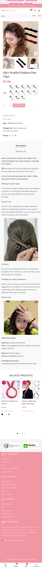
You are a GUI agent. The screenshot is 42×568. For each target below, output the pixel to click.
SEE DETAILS (31, 6)
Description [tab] (21, 146)
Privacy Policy (6, 472)
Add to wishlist (10, 116)
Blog (3, 465)
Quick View (18, 388)
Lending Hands (7, 517)
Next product (39, 16)
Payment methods (8, 488)
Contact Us (5, 462)
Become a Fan (7, 504)
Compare (8, 119)
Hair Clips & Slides (10, 131)
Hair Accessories (19, 128)
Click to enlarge (36, 53)
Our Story (5, 459)
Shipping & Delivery (9, 485)
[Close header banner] (40, 2)
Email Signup (6, 510)
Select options (8, 411)
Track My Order (7, 481)
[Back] (2, 16)
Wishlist (31, 9)
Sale (3, 507)
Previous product (34, 16)
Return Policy (6, 494)
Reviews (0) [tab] (21, 151)
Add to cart (19, 105)
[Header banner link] (19, 2)
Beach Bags (6, 514)
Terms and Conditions (10, 468)
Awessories (16, 559)
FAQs (3, 491)
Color (4, 93)
